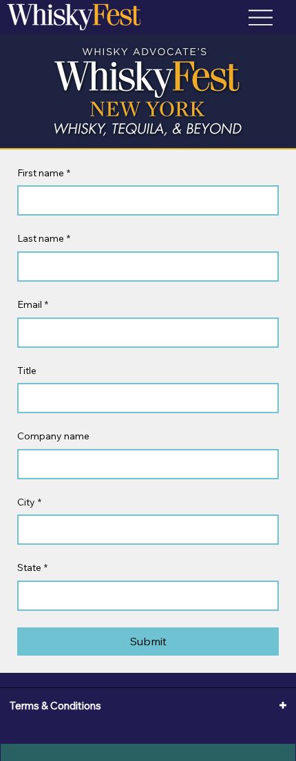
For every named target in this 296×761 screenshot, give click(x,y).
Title (26, 370)
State (32, 567)
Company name (53, 436)
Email (32, 304)
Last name (43, 238)
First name (43, 173)
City (29, 502)
